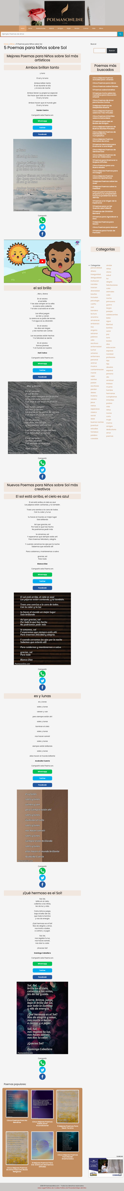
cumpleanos (111, 397)
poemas (109, 436)
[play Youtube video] (42, 261)
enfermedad (96, 346)
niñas (108, 269)
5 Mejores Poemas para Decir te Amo (67, 1127)
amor (108, 433)
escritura (94, 343)
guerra (109, 305)
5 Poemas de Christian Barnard (103, 212)
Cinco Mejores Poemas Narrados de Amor (103, 140)
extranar (94, 333)
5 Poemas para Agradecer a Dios (105, 217)
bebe (108, 318)
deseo (93, 392)
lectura (94, 314)
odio (92, 340)
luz (107, 278)
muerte (109, 387)
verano (94, 399)
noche (109, 298)
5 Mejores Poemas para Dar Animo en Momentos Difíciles (42, 1165)
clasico (94, 412)
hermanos (110, 393)
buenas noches (97, 422)
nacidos (94, 284)
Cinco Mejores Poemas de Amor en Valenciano (104, 156)
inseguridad (96, 274)
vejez (93, 376)
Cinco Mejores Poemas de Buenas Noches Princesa (104, 127)
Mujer (69, 28)
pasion (93, 383)
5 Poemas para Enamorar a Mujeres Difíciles (105, 161)
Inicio (23, 28)
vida (108, 406)
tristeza (109, 383)
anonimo (94, 317)
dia (107, 377)
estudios (94, 429)
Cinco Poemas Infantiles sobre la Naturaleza (104, 117)
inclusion (94, 297)
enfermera (95, 356)
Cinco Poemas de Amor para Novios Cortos (103, 101)
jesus (93, 402)
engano (94, 330)
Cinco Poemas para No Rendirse (17, 1121)
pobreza (94, 337)
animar (94, 363)
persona (109, 374)
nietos (93, 406)
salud (108, 275)
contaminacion (97, 369)
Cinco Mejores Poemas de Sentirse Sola (104, 150)
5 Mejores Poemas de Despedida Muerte (102, 106)
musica (94, 366)
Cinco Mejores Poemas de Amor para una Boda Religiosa (17, 1170)
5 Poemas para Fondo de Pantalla (104, 231)
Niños (101, 28)
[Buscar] (120, 34)
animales (110, 292)
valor (108, 295)
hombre (109, 390)
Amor (30, 28)
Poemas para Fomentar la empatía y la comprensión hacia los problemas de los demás (105, 195)
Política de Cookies (53, 1188)
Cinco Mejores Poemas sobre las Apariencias (103, 177)
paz (107, 334)
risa (92, 327)
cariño (93, 304)
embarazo (95, 323)
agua (108, 321)
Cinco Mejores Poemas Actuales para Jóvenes (103, 79)
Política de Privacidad (68, 1188)
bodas (109, 341)
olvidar (109, 265)
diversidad (95, 291)
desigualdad (96, 278)
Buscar (93, 44)
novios (109, 413)
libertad (109, 324)
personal (94, 360)
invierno (94, 396)
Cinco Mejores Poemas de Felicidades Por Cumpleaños (104, 134)
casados (94, 438)
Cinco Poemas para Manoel (105, 227)
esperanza (95, 409)
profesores (110, 357)
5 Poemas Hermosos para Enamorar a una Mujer (104, 145)
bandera (94, 310)
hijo (107, 364)
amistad (109, 380)
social (93, 415)
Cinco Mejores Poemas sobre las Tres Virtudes (103, 112)
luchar (93, 350)
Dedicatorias (40, 28)
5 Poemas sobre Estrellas (104, 90)
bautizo (94, 294)
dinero (93, 271)
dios (108, 344)
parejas (109, 311)
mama (109, 423)
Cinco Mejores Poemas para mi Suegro (105, 172)
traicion (94, 287)
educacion (110, 347)
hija (107, 360)
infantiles (110, 400)
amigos (109, 426)
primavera (110, 301)
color (108, 288)
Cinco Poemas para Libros (104, 83)
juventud (94, 425)
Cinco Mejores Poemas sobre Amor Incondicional (42, 1124)
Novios (77, 28)
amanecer (95, 320)
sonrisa (94, 379)
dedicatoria (111, 429)
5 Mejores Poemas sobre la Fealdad (104, 187)
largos (109, 308)
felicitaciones (112, 285)
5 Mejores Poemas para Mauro (103, 223)
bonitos (109, 328)
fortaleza (94, 432)
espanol (109, 370)
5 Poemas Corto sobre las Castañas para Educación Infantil (104, 95)
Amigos (60, 28)
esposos (109, 351)
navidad (109, 354)
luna (108, 337)
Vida (93, 28)
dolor (93, 419)
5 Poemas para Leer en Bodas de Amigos (103, 122)
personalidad (96, 268)
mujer (108, 420)
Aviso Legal (42, 1188)
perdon (94, 389)
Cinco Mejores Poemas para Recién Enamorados (68, 1157)
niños (12, 44)
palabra (94, 435)
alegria (109, 282)
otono (108, 272)
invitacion (95, 281)
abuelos (109, 367)
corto (108, 416)
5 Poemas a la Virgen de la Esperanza (104, 202)
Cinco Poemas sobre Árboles (105, 86)
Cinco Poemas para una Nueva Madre (103, 166)
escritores (95, 386)
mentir (93, 373)
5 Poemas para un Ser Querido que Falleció (102, 207)
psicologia (95, 300)
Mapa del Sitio (81, 1188)
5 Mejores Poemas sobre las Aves (105, 182)
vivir (92, 307)
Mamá (51, 28)
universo (94, 353)
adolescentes (112, 314)
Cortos (85, 28)
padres (109, 403)
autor (108, 331)
